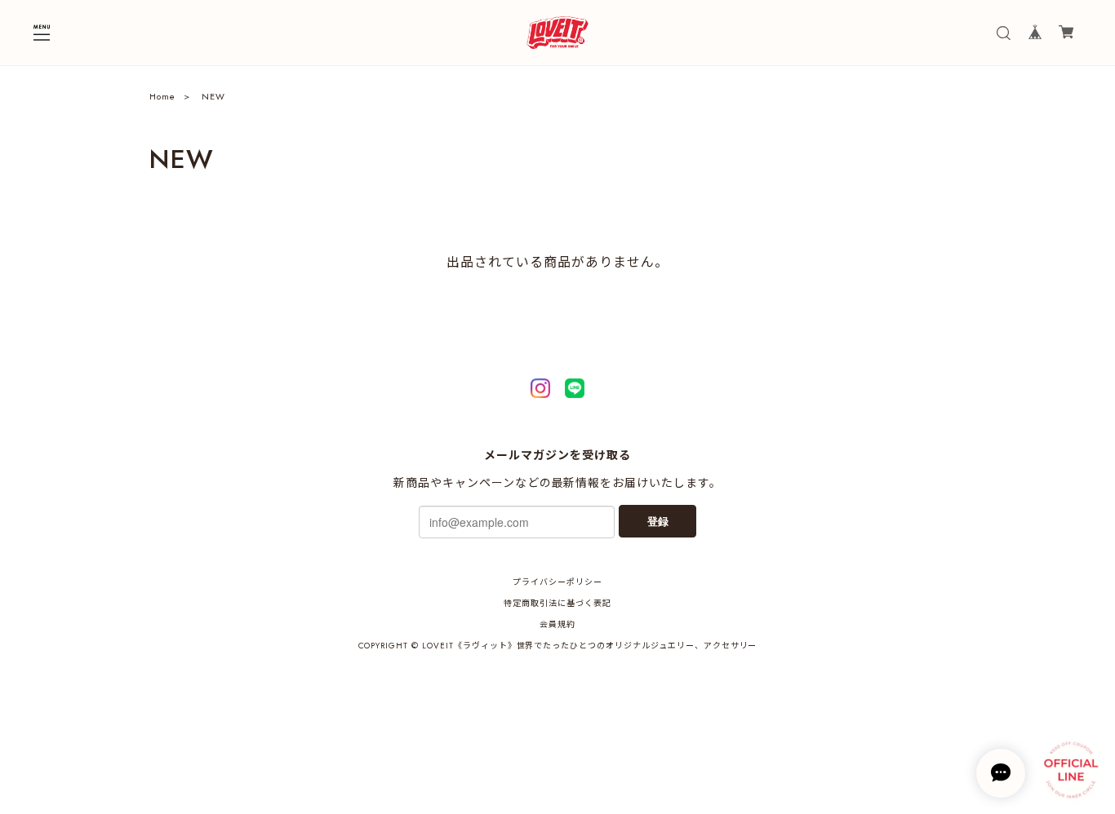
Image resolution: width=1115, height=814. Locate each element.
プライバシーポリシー (557, 582)
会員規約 (557, 624)
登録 (658, 521)
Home (162, 96)
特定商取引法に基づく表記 (557, 603)
